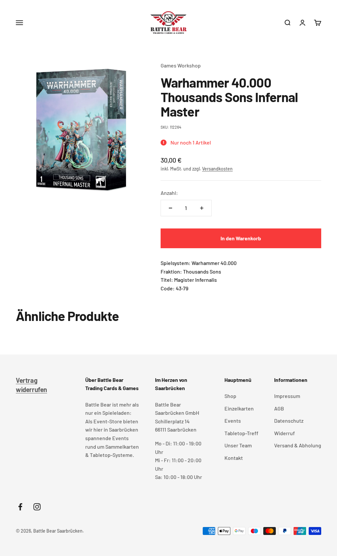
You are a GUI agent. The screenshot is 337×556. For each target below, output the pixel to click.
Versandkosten (217, 169)
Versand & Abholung (297, 445)
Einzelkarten (239, 408)
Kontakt (233, 458)
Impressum (287, 396)
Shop (230, 396)
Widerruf (284, 433)
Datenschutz (288, 420)
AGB (279, 408)
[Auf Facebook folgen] (20, 506)
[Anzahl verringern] (170, 208)
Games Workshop (181, 65)
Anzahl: (169, 193)
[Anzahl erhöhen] (201, 208)
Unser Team (238, 445)
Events (232, 420)
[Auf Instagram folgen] (37, 506)
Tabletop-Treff (241, 433)
